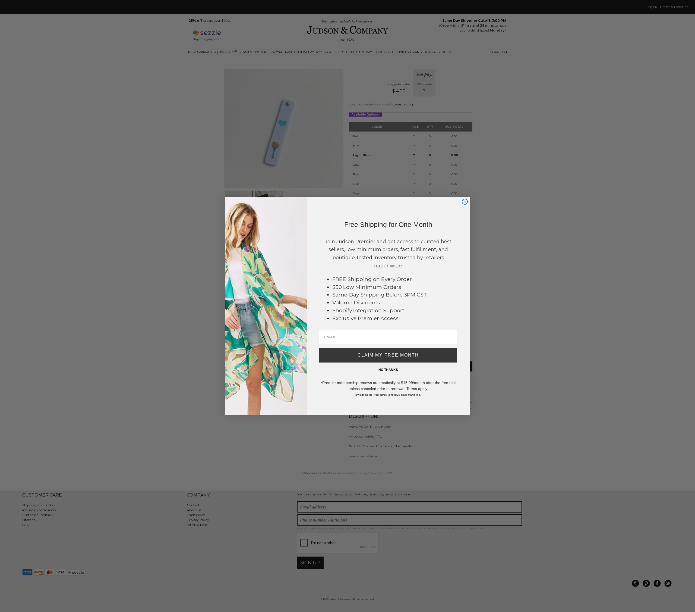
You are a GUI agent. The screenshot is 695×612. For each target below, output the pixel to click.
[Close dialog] (464, 201)
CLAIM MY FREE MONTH (388, 355)
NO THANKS (388, 370)
